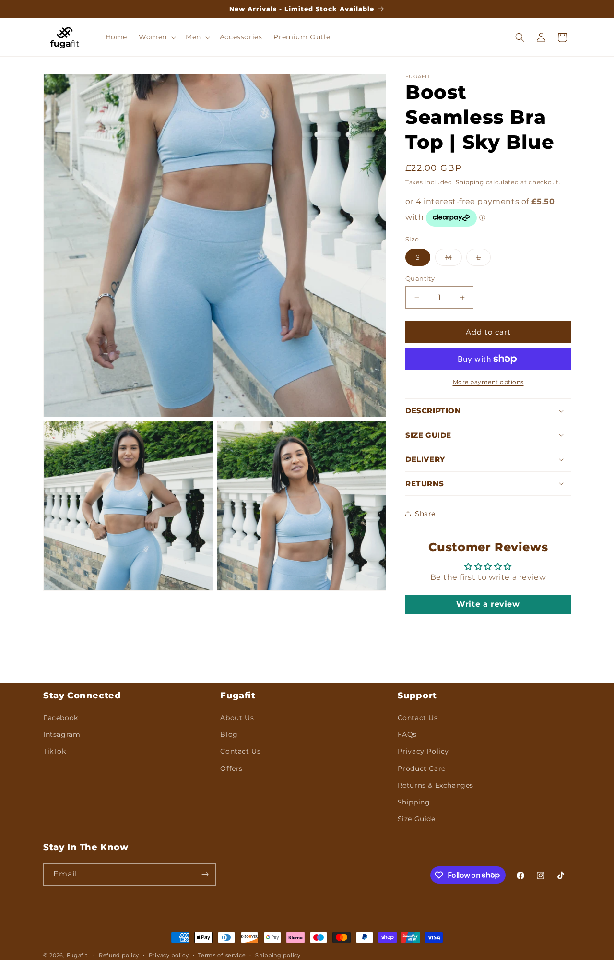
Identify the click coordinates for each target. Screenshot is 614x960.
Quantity (420, 278)
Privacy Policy (423, 751)
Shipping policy (278, 954)
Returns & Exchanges (435, 785)
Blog (228, 734)
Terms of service (222, 954)
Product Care (422, 768)
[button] (156, 37)
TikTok (54, 751)
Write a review (488, 604)
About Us (237, 717)
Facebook (60, 717)
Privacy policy (169, 954)
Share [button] (425, 513)
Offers (231, 768)
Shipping (470, 182)
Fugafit (77, 955)
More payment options (488, 381)
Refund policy (119, 954)
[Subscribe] (204, 874)
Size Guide (417, 819)
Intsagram (61, 734)
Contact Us (240, 751)
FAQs (407, 734)
